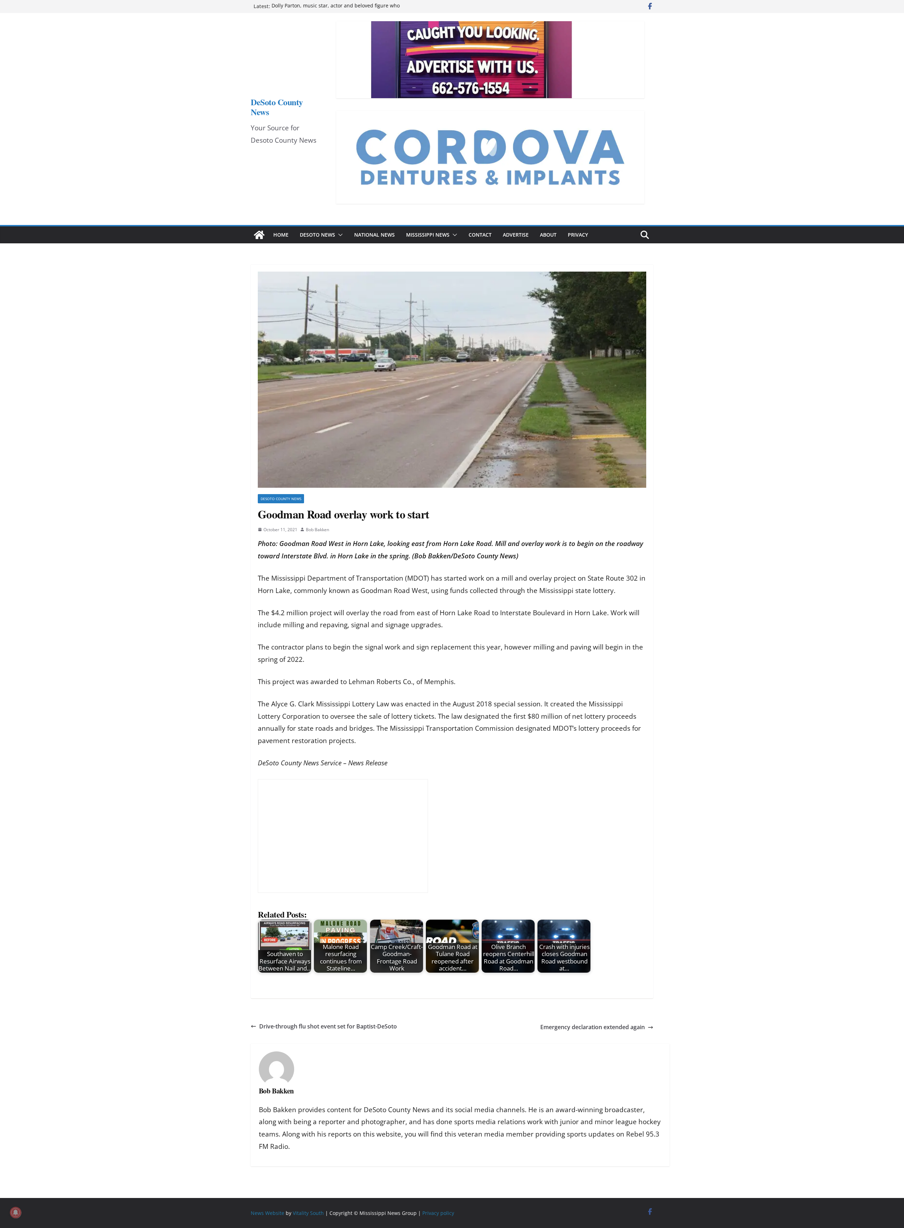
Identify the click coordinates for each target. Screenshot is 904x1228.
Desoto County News (281, 498)
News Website (267, 1213)
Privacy (578, 234)
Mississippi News (428, 234)
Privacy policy (438, 1213)
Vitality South (308, 1213)
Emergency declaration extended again (592, 1027)
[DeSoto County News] (259, 234)
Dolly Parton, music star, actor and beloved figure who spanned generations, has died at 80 (336, 10)
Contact (480, 234)
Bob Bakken (317, 530)
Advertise (516, 234)
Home (281, 234)
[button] (339, 235)
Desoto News (317, 234)
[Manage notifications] (15, 1212)
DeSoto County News (277, 107)
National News (374, 234)
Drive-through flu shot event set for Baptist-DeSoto (328, 1026)
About (548, 234)
